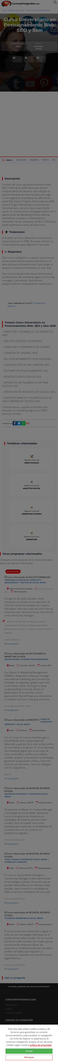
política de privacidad (40, 1045)
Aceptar (29, 1051)
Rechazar (29, 1057)
